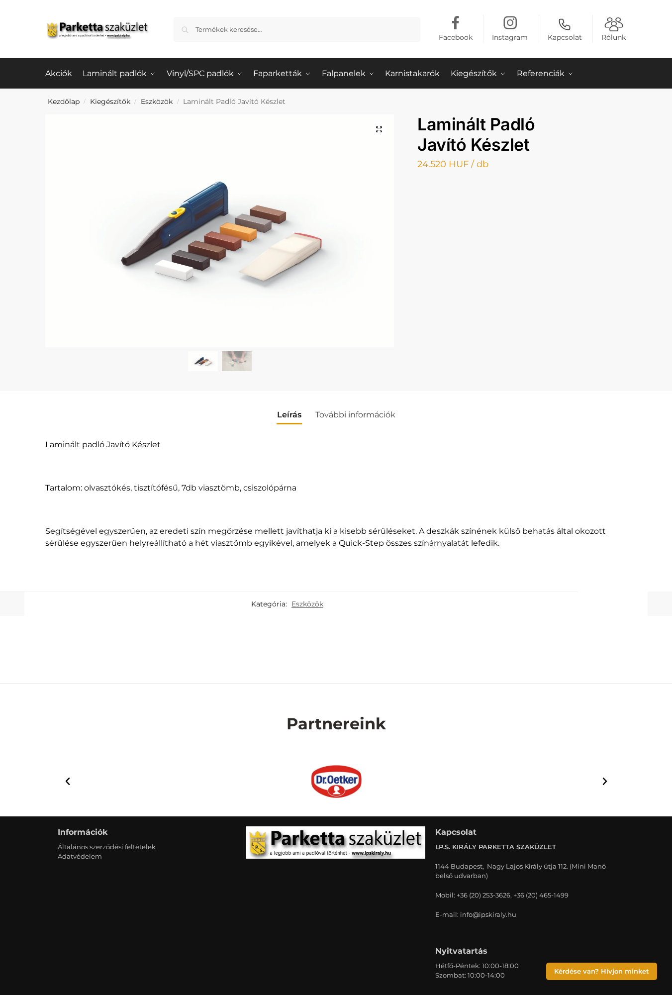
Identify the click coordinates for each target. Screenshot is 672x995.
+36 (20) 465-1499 (541, 895)
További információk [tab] (355, 414)
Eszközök (157, 101)
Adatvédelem (80, 856)
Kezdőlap (64, 101)
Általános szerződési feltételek (107, 847)
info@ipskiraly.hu (488, 914)
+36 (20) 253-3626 (483, 895)
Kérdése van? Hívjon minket (601, 971)
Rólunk (613, 37)
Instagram (510, 37)
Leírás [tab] (289, 414)
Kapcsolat (565, 37)
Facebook (456, 37)
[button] (379, 129)
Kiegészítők (110, 101)
